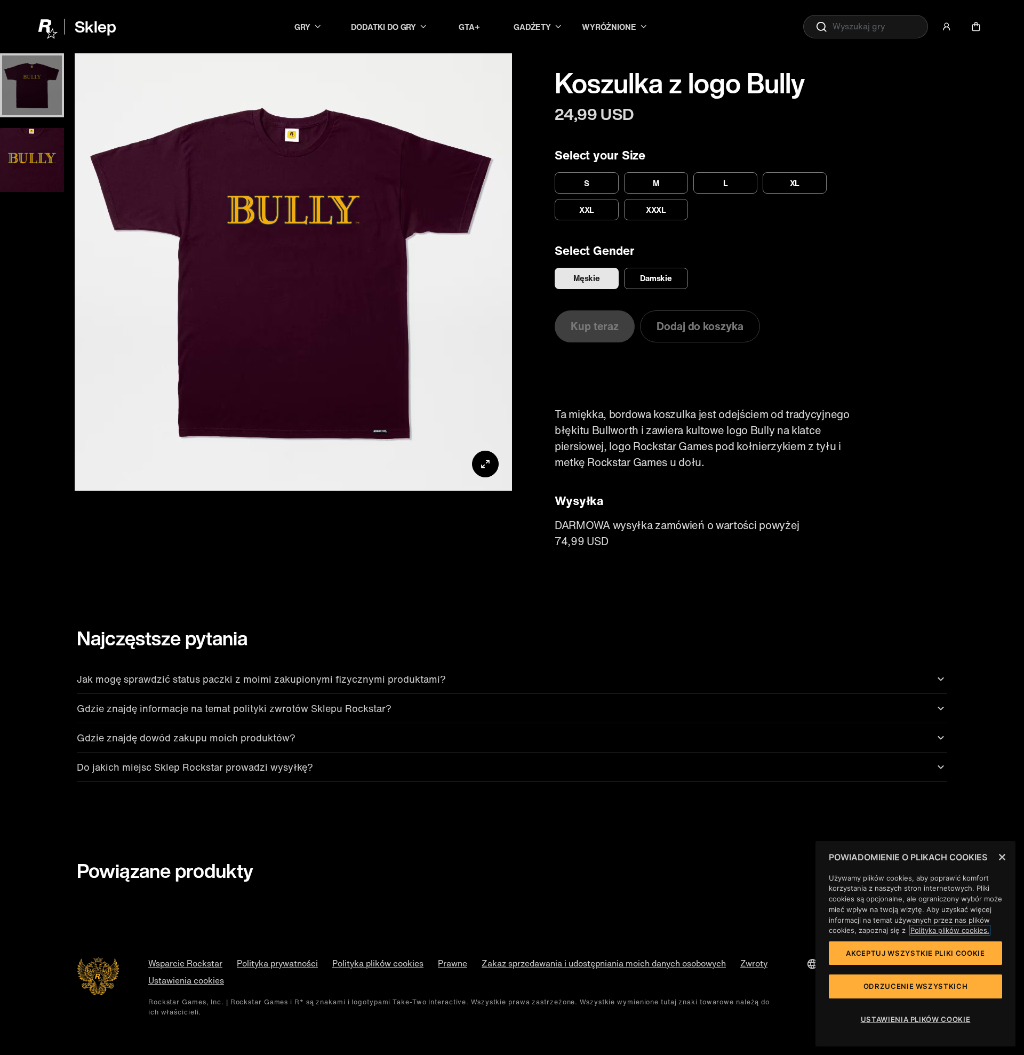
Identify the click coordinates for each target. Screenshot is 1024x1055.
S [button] (586, 183)
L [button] (725, 183)
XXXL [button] (656, 209)
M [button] (656, 183)
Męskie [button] (587, 278)
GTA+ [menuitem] (469, 27)
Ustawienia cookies (186, 980)
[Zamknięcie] (1002, 857)
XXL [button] (587, 209)
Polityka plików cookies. (949, 930)
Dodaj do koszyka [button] (700, 326)
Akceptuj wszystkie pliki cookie (915, 953)
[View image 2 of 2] (32, 160)
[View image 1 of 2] (32, 85)
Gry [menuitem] (302, 27)
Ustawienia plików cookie (916, 1019)
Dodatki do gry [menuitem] (383, 27)
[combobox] (865, 26)
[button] (946, 26)
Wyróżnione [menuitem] (609, 27)
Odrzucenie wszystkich (915, 986)
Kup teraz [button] (595, 326)
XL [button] (795, 183)
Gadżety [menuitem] (532, 27)
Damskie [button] (656, 278)
